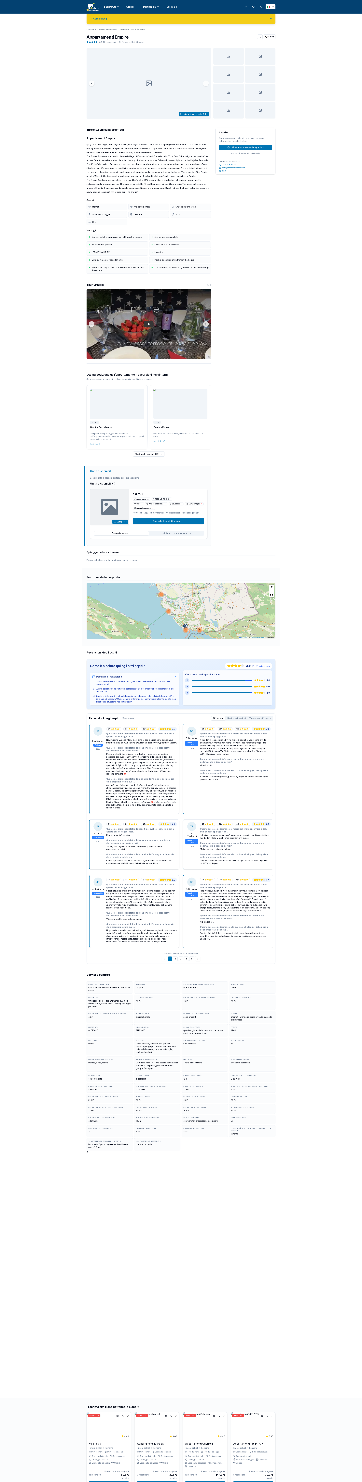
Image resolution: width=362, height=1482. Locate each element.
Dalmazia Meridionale (107, 29)
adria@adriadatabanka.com (233, 168)
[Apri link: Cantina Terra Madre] (117, 404)
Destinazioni (149, 6)
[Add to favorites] (127, 1415)
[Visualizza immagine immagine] (228, 56)
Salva (271, 36)
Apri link (94, 444)
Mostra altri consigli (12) (147, 454)
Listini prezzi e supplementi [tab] (174, 533)
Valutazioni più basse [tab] (260, 718)
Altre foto (122, 522)
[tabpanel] (181, 842)
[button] (185, 627)
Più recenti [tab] (218, 718)
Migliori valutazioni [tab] (236, 718)
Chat (224, 171)
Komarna (141, 29)
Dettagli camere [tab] (120, 533)
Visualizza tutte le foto (195, 114)
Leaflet (244, 638)
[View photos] (109, 507)
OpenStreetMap (257, 638)
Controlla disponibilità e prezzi (168, 521)
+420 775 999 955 (230, 165)
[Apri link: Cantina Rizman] (180, 404)
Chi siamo (171, 6)
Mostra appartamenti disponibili (248, 147)
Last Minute (110, 6)
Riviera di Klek (127, 29)
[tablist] (149, 533)
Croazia (90, 29)
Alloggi (130, 6)
